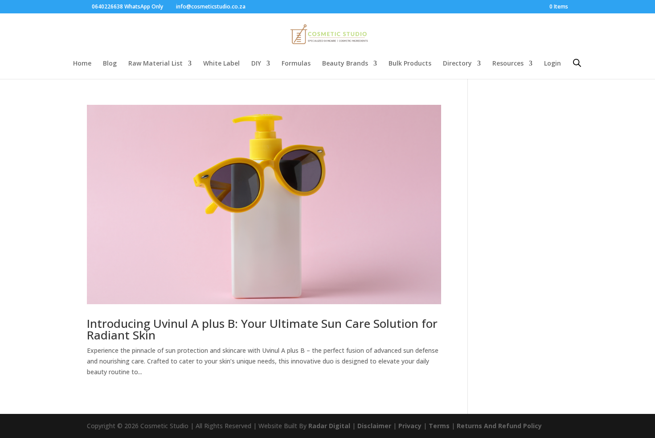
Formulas (296, 63)
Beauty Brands (345, 63)
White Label (221, 63)
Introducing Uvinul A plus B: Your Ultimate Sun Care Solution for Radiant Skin (262, 329)
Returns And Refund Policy (499, 425)
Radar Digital (329, 425)
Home (82, 63)
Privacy (410, 425)
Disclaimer (374, 425)
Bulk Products (410, 63)
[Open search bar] (577, 62)
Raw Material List (155, 63)
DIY (256, 63)
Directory (457, 63)
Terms (439, 425)
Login (552, 63)
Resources (508, 63)
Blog (110, 63)
